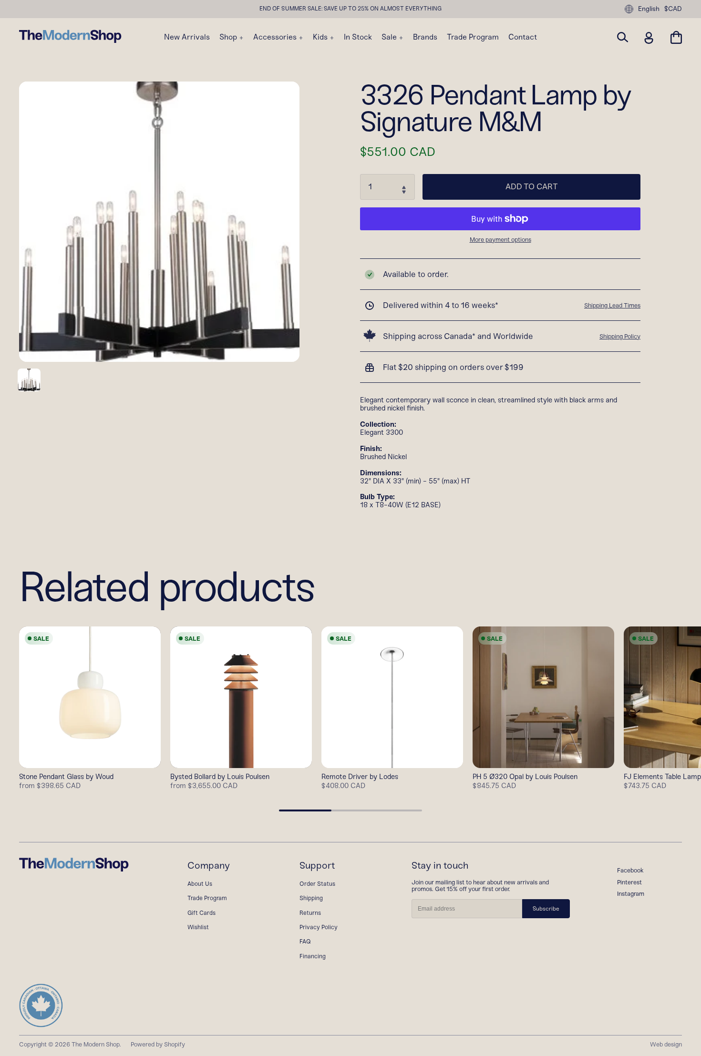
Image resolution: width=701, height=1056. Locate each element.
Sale (390, 37)
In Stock (358, 37)
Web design (666, 1044)
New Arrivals (187, 37)
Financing (312, 956)
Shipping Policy (619, 336)
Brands (425, 37)
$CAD (673, 9)
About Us (199, 883)
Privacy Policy (318, 927)
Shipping (311, 898)
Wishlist (198, 927)
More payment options (500, 239)
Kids (321, 37)
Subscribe (546, 908)
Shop (229, 37)
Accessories (276, 37)
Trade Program (473, 37)
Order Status (317, 883)
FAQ (305, 941)
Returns (310, 912)
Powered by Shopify (158, 1044)
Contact (522, 37)
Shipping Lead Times (612, 305)
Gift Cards (201, 912)
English (649, 9)
